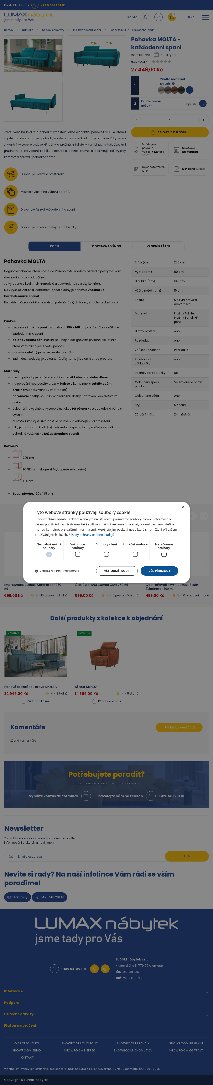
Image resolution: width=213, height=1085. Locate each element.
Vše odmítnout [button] (117, 571)
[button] (57, 571)
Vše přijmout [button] (159, 571)
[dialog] (106, 542)
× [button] (183, 507)
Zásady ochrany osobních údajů (91, 535)
